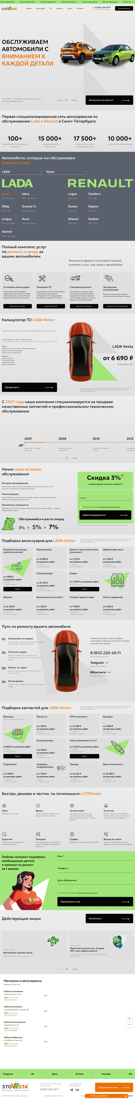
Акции (70, 8)
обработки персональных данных (109, 507)
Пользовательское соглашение (53, 1096)
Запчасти (59, 8)
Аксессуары (40, 8)
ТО (51, 8)
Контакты (80, 8)
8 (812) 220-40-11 (103, 7)
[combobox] (22, 172)
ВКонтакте (98, 672)
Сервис (29, 8)
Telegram (97, 663)
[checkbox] (105, 507)
